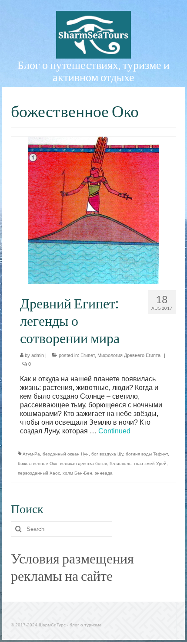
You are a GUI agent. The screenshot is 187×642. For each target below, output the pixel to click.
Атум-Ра (31, 454)
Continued (114, 431)
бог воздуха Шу (107, 454)
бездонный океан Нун (66, 454)
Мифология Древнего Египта (128, 355)
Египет (87, 355)
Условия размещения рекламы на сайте (72, 567)
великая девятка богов (83, 463)
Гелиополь (120, 463)
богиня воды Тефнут (147, 454)
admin (37, 355)
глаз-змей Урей (150, 463)
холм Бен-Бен (77, 473)
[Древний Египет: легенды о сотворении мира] (93, 209)
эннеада (104, 473)
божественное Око (37, 463)
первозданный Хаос (39, 473)
